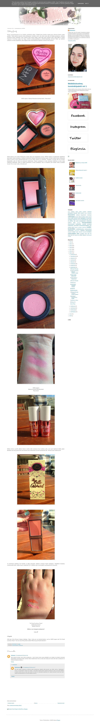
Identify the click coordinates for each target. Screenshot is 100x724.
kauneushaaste (15, 645)
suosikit (82, 233)
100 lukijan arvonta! (80, 200)
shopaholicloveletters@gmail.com (75, 76)
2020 (70, 243)
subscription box (73, 233)
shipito (77, 231)
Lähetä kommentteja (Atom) (15, 705)
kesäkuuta (72, 265)
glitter (72, 218)
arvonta (82, 213)
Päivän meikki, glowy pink (73, 275)
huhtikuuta (72, 306)
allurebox (89, 211)
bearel (85, 213)
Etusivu (35, 703)
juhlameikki (89, 221)
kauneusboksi (86, 222)
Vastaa (12, 661)
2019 (70, 245)
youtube (69, 236)
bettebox (78, 215)
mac (90, 225)
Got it (87, 3)
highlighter (83, 218)
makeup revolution (78, 227)
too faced (75, 235)
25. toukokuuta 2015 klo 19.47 (29, 667)
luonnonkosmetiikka (84, 225)
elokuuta (72, 261)
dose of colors (82, 216)
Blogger (58, 720)
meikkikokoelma (80, 229)
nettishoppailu (77, 230)
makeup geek (71, 227)
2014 (70, 314)
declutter (76, 216)
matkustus (84, 227)
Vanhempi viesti (61, 703)
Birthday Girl (73, 302)
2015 (70, 253)
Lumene (84, 211)
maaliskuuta (73, 308)
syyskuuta (72, 260)
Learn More (81, 3)
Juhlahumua (73, 282)
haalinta (75, 218)
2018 (70, 247)
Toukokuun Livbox (74, 300)
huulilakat (70, 219)
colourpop (71, 216)
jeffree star (73, 221)
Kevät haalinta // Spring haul (73, 278)
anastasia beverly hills (74, 213)
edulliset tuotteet (88, 216)
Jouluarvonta (78, 185)
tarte (88, 233)
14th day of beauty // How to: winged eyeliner (74, 293)
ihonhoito (84, 219)
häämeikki (79, 219)
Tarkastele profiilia (72, 40)
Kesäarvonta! (78, 193)
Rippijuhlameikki (73, 290)
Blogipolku (72, 288)
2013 (70, 315)
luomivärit (76, 225)
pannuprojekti (88, 230)
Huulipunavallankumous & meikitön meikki (74, 272)
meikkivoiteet (71, 230)
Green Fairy (72, 304)
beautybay (89, 213)
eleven (69, 218)
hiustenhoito (88, 218)
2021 (70, 242)
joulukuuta (72, 254)
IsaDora (72, 211)
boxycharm (83, 215)
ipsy (87, 219)
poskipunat (21, 645)
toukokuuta (72, 267)
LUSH (80, 211)
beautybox (71, 215)
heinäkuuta (72, 263)
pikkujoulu (70, 231)
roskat (73, 231)
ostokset (82, 230)
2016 (70, 251)
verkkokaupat (88, 235)
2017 (70, 249)
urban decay (82, 235)
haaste (79, 218)
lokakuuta (72, 258)
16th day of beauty (74, 269)
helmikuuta (72, 309)
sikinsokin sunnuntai (83, 231)
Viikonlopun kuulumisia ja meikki (73, 297)
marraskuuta (73, 256)
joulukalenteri (82, 221)
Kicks (77, 211)
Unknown (13, 655)
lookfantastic (70, 225)
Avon (69, 211)
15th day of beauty (74, 280)
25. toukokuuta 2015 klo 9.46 (22, 655)
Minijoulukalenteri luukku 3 (81, 170)
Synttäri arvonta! (79, 177)
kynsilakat (89, 224)
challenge (89, 215)
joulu (77, 221)
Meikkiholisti (17, 667)
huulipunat (74, 219)
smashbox (89, 231)
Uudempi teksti (11, 703)
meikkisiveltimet (88, 229)
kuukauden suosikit (81, 224)
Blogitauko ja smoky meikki (81, 162)
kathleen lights (71, 222)
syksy (86, 233)
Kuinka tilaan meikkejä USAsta (73, 285)
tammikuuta (73, 311)
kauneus (78, 222)
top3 (78, 235)
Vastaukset (14, 664)
